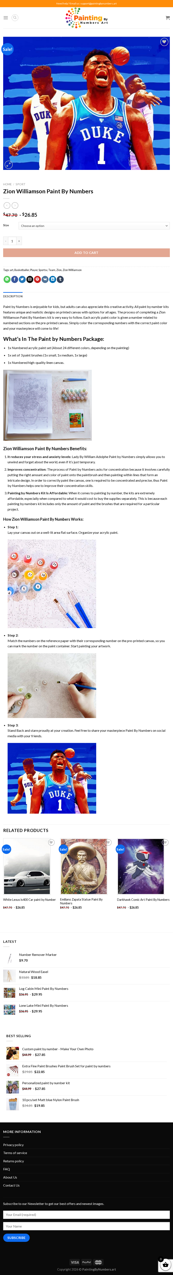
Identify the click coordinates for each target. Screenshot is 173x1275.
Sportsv (43, 270)
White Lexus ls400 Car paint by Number (29, 899)
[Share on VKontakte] (45, 279)
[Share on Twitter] (22, 279)
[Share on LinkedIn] (52, 279)
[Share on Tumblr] (60, 279)
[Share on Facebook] (14, 279)
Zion (59, 270)
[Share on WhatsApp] (7, 279)
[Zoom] (9, 165)
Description (13, 296)
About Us (10, 1177)
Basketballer (21, 270)
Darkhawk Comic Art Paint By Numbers (143, 899)
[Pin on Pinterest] (37, 279)
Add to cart (86, 253)
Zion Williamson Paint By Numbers (36, 448)
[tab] (13, 296)
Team (51, 270)
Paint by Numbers (16, 307)
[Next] (169, 877)
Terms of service (15, 1153)
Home (7, 184)
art (11, 270)
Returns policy (13, 1161)
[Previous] (3, 877)
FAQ (6, 1169)
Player (34, 270)
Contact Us (11, 1185)
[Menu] (5, 17)
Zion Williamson (72, 270)
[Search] (15, 17)
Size (6, 225)
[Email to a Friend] (29, 279)
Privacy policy (13, 1145)
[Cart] (168, 17)
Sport (21, 184)
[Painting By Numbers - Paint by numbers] (86, 17)
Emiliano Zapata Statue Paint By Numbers (81, 901)
